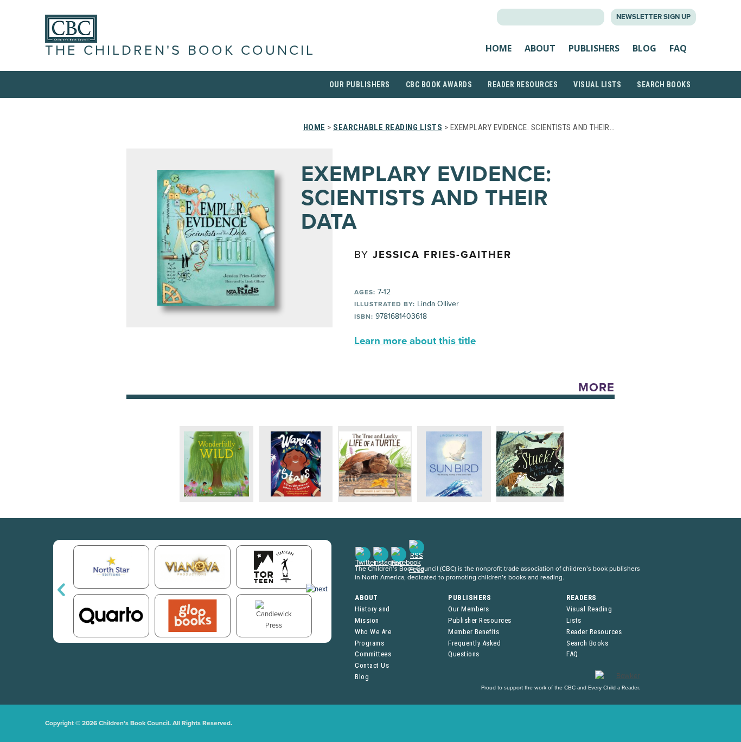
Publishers (593, 48)
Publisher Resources (480, 620)
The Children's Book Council (180, 50)
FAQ (678, 48)
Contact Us (372, 665)
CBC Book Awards (439, 84)
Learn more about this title (415, 341)
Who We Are (373, 632)
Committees (373, 654)
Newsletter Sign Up (653, 16)
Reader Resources (523, 84)
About (540, 48)
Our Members (468, 609)
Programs (369, 643)
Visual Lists (597, 84)
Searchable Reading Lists (387, 127)
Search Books (664, 84)
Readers (581, 597)
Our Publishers (359, 84)
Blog (644, 48)
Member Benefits (474, 632)
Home (499, 48)
